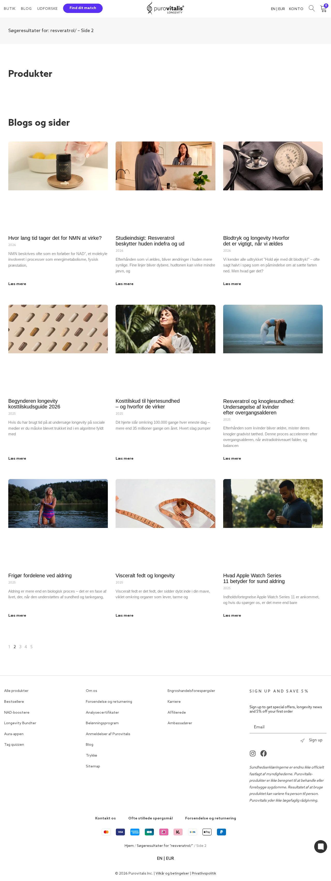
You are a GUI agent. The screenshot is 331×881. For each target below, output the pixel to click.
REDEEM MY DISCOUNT (227, 517)
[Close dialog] (275, 385)
